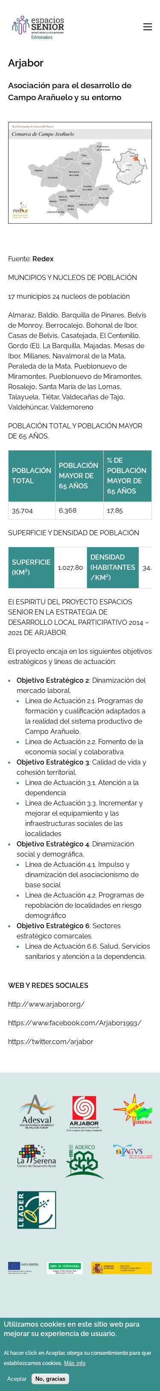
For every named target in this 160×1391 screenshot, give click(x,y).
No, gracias (50, 1379)
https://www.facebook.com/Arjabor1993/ (75, 1023)
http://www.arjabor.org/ (46, 1004)
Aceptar (16, 1379)
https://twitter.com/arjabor (50, 1042)
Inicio (40, 28)
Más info (74, 1363)
